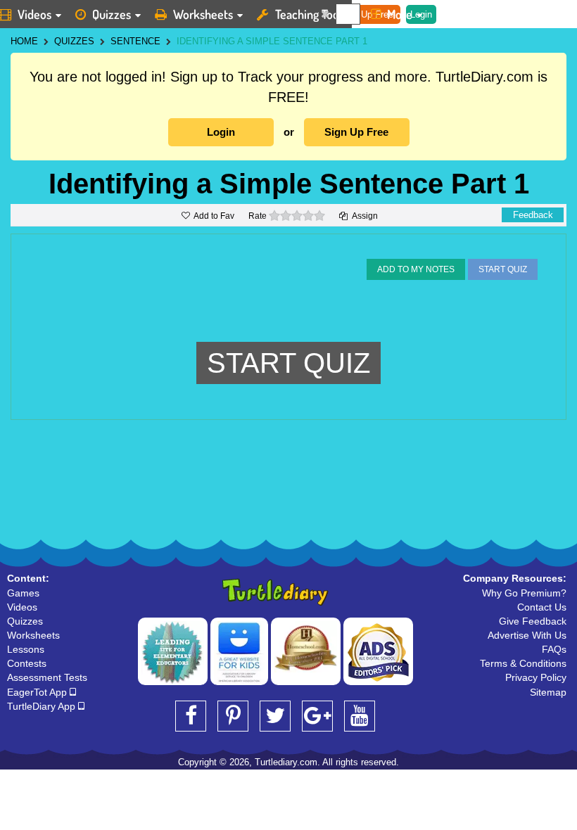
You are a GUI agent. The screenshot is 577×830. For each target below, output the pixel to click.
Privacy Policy (535, 677)
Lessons (25, 649)
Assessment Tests (47, 677)
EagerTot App (38, 692)
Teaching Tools (311, 14)
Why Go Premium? (524, 593)
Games (23, 593)
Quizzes (111, 14)
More (399, 14)
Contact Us (541, 607)
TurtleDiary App (42, 706)
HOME (24, 41)
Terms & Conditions (523, 663)
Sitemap (548, 692)
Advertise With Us (527, 635)
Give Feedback (532, 621)
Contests (26, 663)
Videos (22, 607)
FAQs (554, 649)
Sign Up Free (356, 132)
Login (221, 132)
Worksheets (203, 14)
